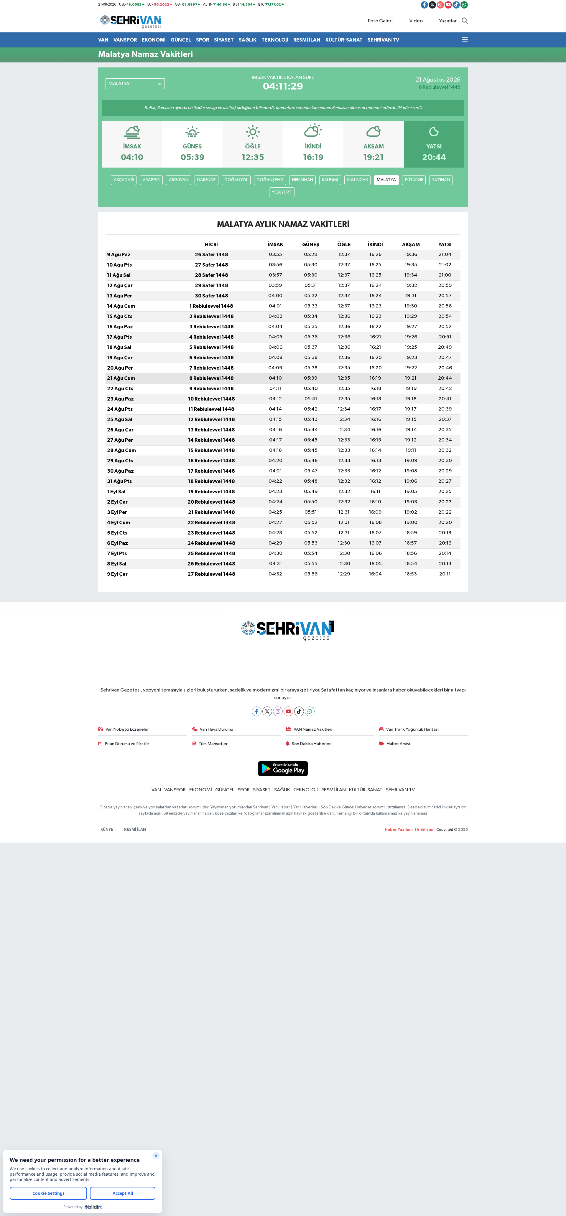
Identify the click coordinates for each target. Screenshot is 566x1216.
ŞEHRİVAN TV (383, 39)
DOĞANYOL (236, 180)
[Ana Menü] (465, 40)
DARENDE (206, 180)
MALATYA (386, 180)
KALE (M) (330, 180)
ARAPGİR (151, 180)
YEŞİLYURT (282, 192)
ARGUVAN (178, 180)
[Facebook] (256, 711)
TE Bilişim (423, 830)
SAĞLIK (247, 39)
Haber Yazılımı (399, 830)
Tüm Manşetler (213, 744)
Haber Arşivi (398, 744)
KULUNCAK (357, 180)
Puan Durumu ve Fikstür (127, 744)
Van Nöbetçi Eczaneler (127, 729)
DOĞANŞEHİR (270, 180)
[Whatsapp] (310, 711)
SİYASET (224, 39)
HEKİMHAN (302, 180)
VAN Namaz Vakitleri (313, 729)
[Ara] (465, 21)
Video (416, 21)
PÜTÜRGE (414, 180)
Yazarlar (448, 21)
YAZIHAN (441, 180)
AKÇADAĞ (124, 180)
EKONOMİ (154, 39)
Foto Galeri (380, 21)
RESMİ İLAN (306, 39)
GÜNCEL (181, 39)
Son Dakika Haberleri (312, 744)
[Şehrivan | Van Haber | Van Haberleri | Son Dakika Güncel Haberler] (132, 21)
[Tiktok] (299, 711)
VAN (103, 39)
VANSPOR (125, 39)
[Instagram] (278, 711)
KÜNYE (107, 830)
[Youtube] (288, 711)
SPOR (202, 39)
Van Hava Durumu (216, 729)
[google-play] (283, 768)
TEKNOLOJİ (274, 39)
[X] (267, 711)
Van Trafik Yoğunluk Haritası (412, 729)
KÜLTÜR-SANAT (344, 39)
